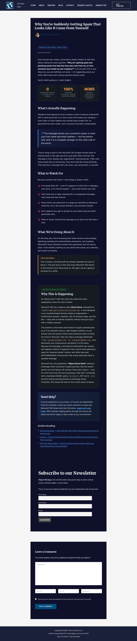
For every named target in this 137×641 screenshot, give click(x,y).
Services (51, 5)
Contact (70, 5)
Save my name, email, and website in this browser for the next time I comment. (64, 599)
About (41, 5)
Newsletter (101, 5)
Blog (60, 5)
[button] (121, 5)
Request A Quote (84, 5)
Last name (42, 503)
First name (42, 495)
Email (40, 511)
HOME (33, 5)
